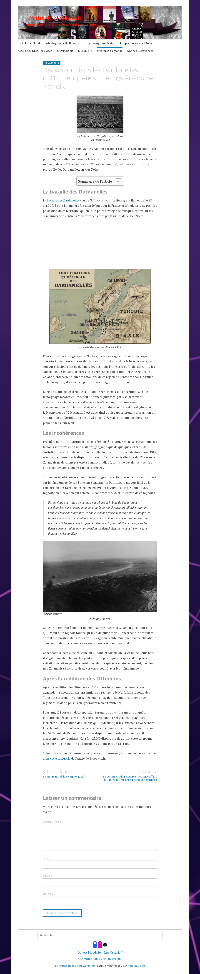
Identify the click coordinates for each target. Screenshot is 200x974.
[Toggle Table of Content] (116, 181)
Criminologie (65, 51)
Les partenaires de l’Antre (136, 43)
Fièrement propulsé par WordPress (75, 965)
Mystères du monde (109, 51)
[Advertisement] (100, 250)
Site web (48, 893)
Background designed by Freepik (100, 959)
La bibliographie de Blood (61, 43)
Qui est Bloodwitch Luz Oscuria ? (100, 952)
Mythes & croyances (140, 51)
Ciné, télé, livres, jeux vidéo (35, 51)
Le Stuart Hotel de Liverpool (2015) (64, 773)
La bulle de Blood (29, 43)
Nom (46, 858)
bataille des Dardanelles (63, 200)
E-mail (47, 876)
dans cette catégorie (56, 758)
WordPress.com (136, 965)
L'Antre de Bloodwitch (54, 17)
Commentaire (52, 821)
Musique (83, 51)
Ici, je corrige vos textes (100, 43)
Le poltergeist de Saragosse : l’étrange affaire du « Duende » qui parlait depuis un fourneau (130, 775)
